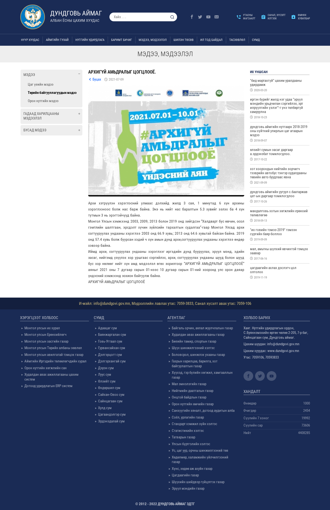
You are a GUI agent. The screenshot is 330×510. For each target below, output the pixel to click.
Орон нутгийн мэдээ (43, 101)
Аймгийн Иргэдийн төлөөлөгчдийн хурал (55, 361)
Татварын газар (183, 437)
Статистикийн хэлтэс (188, 430)
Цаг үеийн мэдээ (40, 84)
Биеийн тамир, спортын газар (194, 341)
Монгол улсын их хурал (42, 328)
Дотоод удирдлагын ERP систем (48, 386)
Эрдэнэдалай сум (111, 421)
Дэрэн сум (106, 368)
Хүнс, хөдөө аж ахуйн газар (192, 468)
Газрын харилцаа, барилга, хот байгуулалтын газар (194, 363)
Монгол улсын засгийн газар (46, 341)
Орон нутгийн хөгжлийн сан (45, 368)
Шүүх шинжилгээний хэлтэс (193, 348)
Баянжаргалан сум (112, 334)
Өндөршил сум (109, 388)
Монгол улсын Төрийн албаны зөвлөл (53, 348)
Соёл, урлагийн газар (188, 417)
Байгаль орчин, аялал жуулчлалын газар (202, 328)
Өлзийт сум (106, 381)
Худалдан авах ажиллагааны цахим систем (51, 377)
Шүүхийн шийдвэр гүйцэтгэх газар (198, 482)
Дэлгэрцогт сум (110, 354)
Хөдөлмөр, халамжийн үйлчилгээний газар (200, 459)
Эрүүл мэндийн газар (188, 488)
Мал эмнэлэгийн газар (189, 384)
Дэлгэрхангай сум (112, 361)
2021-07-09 (116, 79)
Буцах (97, 79)
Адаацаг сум (107, 328)
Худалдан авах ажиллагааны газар (198, 334)
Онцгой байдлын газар (189, 397)
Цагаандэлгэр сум (112, 414)
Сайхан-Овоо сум (111, 394)
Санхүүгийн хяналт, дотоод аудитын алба (203, 410)
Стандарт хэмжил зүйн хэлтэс (194, 424)
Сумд (256, 40)
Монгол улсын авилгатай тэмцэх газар (53, 354)
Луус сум (104, 374)
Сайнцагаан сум (110, 401)
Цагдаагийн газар (185, 475)
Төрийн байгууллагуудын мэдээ (52, 92)
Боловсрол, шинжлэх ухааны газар (198, 354)
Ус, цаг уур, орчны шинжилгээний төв (200, 450)
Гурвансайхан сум (111, 348)
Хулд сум (105, 408)
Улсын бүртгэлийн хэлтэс (191, 444)
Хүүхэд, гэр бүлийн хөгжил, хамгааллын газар (202, 375)
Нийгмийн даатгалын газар (192, 391)
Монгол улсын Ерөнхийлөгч (45, 334)
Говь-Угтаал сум (110, 341)
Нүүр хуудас (30, 40)
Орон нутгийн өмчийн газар (193, 404)
